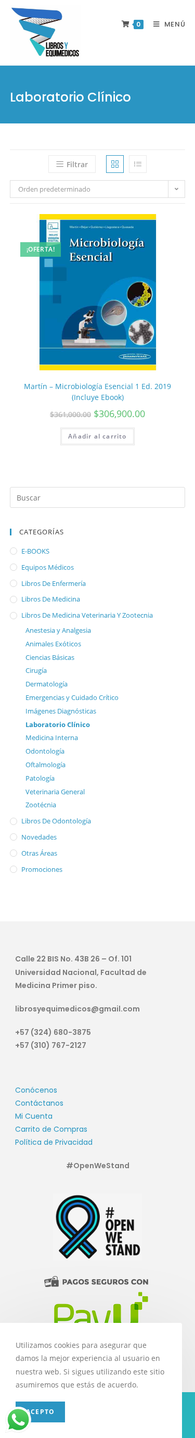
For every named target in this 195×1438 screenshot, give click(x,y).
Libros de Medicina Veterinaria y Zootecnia (87, 615)
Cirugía (36, 670)
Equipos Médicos (47, 567)
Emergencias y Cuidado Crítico (72, 697)
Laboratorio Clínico (57, 724)
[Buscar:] (98, 497)
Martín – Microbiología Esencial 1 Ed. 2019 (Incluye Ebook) (97, 391)
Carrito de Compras (51, 1129)
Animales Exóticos (53, 643)
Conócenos (36, 1090)
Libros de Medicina (50, 599)
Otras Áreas (39, 853)
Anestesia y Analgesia (58, 630)
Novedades (39, 837)
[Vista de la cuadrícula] (115, 164)
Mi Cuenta (34, 1116)
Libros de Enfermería (53, 583)
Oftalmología (45, 764)
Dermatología (46, 684)
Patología (40, 778)
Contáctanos (39, 1103)
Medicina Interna (51, 737)
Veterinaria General (55, 791)
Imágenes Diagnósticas (60, 711)
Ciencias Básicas (49, 657)
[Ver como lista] (138, 164)
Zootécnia (40, 804)
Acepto (40, 1411)
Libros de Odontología (56, 821)
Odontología (44, 751)
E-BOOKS (35, 551)
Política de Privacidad (54, 1142)
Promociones (41, 869)
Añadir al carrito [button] (97, 436)
